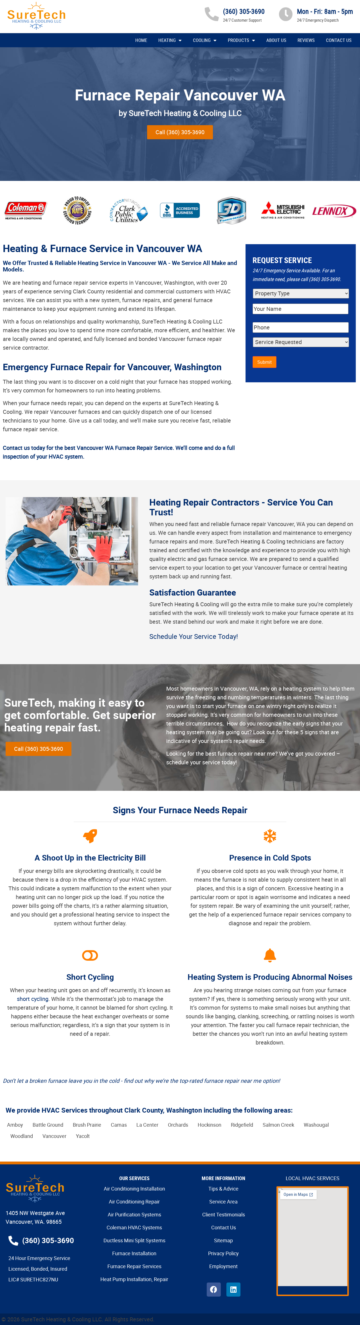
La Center (147, 1124)
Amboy (15, 1124)
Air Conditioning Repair (134, 1201)
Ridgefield (242, 1124)
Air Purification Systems (134, 1214)
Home (141, 40)
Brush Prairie (87, 1124)
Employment (223, 1266)
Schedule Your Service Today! (193, 636)
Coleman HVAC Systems (134, 1227)
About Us (276, 40)
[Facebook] (214, 1290)
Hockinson (209, 1124)
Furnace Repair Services (134, 1266)
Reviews (306, 40)
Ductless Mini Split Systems (134, 1240)
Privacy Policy (223, 1253)
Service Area (223, 1201)
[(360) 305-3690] (212, 14)
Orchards (178, 1124)
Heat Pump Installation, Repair (134, 1279)
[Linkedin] (233, 1290)
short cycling (32, 999)
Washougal (316, 1124)
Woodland (21, 1136)
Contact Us (339, 40)
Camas (119, 1124)
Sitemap (223, 1240)
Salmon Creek (278, 1124)
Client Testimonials (223, 1214)
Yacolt (83, 1136)
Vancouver (54, 1136)
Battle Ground (48, 1124)
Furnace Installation (134, 1253)
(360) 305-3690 (244, 11)
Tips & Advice (223, 1188)
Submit (264, 362)
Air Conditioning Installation (134, 1188)
